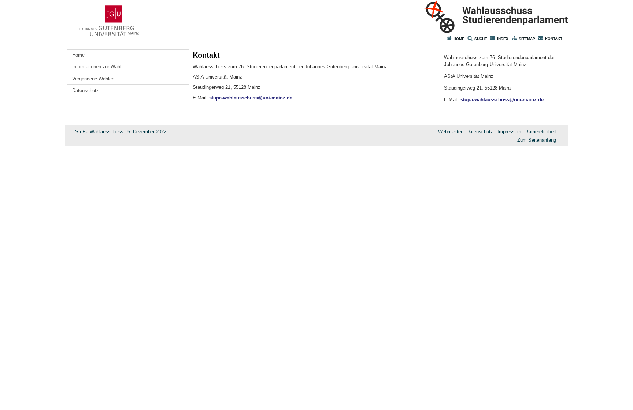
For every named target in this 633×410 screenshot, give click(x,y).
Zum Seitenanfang (536, 140)
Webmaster (450, 131)
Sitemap (527, 39)
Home (459, 39)
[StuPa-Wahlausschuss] (316, 16)
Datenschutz (85, 90)
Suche (480, 39)
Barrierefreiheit (540, 131)
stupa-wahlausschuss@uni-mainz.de (250, 98)
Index (502, 39)
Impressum (509, 131)
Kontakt (553, 39)
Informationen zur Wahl (96, 66)
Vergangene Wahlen (93, 78)
